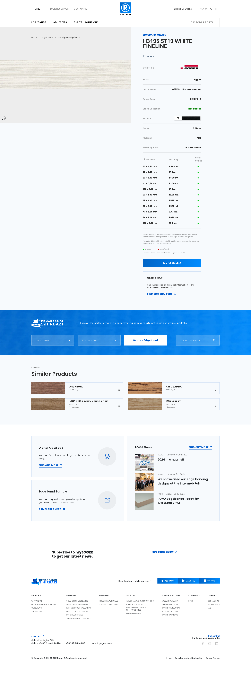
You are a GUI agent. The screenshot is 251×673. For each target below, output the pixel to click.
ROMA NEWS (194, 595)
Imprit (169, 658)
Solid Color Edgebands (77, 601)
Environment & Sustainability (44, 604)
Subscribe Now (163, 552)
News (190, 601)
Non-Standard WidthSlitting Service (136, 608)
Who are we (36, 601)
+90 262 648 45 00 (75, 643)
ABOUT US (36, 595)
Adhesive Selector (170, 611)
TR (216, 8)
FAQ (209, 608)
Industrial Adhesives (108, 601)
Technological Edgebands (78, 618)
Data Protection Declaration (189, 658)
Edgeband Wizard (170, 601)
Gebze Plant (36, 608)
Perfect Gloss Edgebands (78, 611)
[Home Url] (125, 8)
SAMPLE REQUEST (172, 263)
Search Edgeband (145, 340)
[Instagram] (210, 643)
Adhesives (60, 22)
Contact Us (80, 8)
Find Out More (199, 447)
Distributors (214, 604)
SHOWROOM (36, 611)
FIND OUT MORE (49, 465)
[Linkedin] (217, 643)
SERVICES (130, 595)
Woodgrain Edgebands (69, 37)
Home (34, 37)
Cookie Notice (213, 658)
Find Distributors (160, 294)
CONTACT (212, 595)
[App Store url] (167, 581)
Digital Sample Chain (171, 608)
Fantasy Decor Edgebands (78, 608)
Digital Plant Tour (170, 604)
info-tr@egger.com (102, 643)
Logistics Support (60, 8)
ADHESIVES (104, 595)
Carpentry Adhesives (108, 604)
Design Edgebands (74, 615)
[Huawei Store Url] (209, 581)
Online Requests (133, 613)
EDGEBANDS (72, 595)
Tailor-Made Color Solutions (140, 601)
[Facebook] (203, 643)
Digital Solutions (86, 22)
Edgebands (38, 22)
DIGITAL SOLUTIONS (171, 595)
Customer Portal (203, 22)
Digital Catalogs (170, 615)
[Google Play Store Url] (188, 581)
